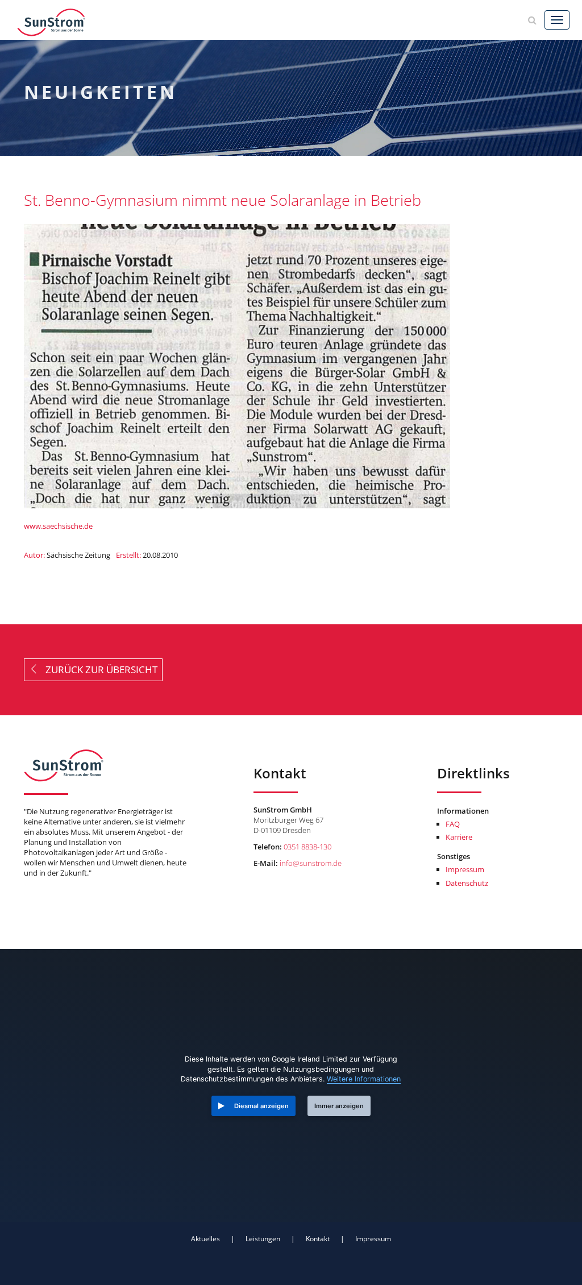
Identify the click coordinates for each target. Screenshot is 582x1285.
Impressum (465, 869)
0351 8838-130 (307, 847)
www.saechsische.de (58, 526)
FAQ (453, 824)
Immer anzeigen (339, 1106)
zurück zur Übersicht (98, 669)
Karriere (459, 837)
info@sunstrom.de (311, 863)
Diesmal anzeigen (261, 1106)
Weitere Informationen (364, 1079)
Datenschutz (467, 883)
